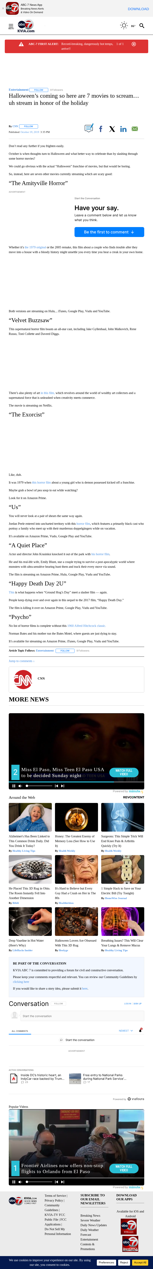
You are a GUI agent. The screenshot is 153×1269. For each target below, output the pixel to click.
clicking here (21, 981)
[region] (76, 1051)
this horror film (41, 482)
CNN (15, 126)
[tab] (20, 1031)
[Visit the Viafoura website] (135, 1099)
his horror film (100, 554)
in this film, (48, 393)
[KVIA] (30, 26)
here (84, 988)
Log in (127, 1003)
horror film (83, 523)
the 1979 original (36, 247)
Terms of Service (55, 1195)
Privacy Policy (54, 1200)
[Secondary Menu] (14, 25)
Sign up (137, 1003)
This (11, 592)
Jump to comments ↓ (22, 661)
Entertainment (45, 650)
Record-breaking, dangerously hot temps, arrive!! (87, 46)
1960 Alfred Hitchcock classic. (86, 625)
